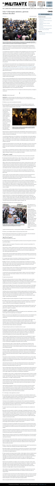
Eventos (32, 8)
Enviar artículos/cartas (16, 8)
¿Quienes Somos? (8, 8)
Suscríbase (23, 8)
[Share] (48, 11)
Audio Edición (49, 5)
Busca (50, 8)
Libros (35, 8)
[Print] (51, 11)
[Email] (50, 11)
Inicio (4, 8)
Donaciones (28, 8)
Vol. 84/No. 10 (5, 16)
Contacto (47, 8)
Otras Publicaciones (41, 8)
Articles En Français (49, 3)
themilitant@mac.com (42, 484)
